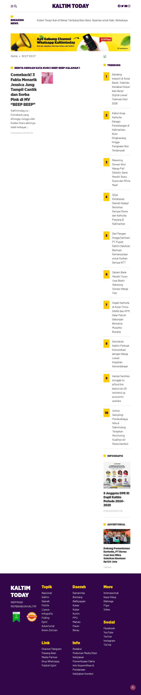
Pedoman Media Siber (85, 653)
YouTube (108, 632)
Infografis (115, 456)
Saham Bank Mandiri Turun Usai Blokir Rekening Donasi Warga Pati (120, 282)
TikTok (107, 644)
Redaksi (77, 648)
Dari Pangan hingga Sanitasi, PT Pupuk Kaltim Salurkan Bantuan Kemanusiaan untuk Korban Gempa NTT (121, 248)
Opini (44, 621)
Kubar (76, 609)
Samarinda (79, 592)
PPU (75, 617)
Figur (106, 605)
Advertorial (116, 524)
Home (14, 56)
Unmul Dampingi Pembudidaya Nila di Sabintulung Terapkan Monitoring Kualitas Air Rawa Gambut (120, 427)
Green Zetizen (49, 630)
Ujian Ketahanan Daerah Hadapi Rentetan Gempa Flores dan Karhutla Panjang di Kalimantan (120, 209)
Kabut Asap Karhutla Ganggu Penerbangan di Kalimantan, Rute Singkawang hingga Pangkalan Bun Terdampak (120, 131)
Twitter (108, 636)
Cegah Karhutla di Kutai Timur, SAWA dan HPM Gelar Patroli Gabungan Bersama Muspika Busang (121, 317)
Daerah (46, 601)
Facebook (109, 628)
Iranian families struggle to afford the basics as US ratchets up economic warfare (121, 388)
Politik (45, 605)
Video (107, 609)
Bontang (77, 597)
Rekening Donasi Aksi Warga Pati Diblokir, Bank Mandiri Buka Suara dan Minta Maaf (121, 172)
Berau (76, 630)
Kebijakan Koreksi (83, 673)
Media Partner (49, 657)
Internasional (111, 592)
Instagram (109, 640)
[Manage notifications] (133, 687)
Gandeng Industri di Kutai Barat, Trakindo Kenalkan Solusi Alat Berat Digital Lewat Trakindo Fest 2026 (121, 89)
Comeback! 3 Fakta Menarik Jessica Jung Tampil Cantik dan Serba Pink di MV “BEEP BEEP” (24, 89)
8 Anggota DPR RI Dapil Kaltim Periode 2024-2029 (116, 499)
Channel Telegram (52, 648)
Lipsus (46, 609)
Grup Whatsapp (50, 661)
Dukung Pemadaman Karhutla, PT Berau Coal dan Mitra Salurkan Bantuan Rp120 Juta (117, 555)
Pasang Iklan (49, 653)
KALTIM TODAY (70, 6)
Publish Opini (49, 665)
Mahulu (76, 621)
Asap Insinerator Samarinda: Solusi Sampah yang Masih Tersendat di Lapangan (82, 17)
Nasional (47, 592)
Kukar (76, 605)
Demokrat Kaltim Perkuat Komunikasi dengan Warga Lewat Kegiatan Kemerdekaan (120, 354)
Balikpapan (79, 601)
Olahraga (108, 601)
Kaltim (45, 597)
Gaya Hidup (110, 597)
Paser (76, 625)
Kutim (76, 613)
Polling (45, 617)
